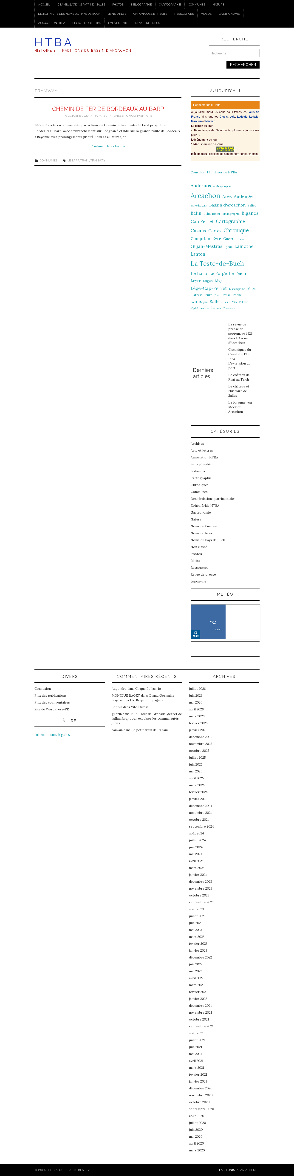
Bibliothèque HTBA (86, 23)
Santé (227, 302)
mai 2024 (195, 854)
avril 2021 (196, 1061)
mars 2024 (197, 868)
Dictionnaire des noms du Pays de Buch (69, 13)
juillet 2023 (197, 916)
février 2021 (198, 1074)
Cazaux (198, 230)
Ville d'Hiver (240, 302)
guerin (117, 714)
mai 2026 (195, 702)
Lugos (208, 281)
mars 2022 (196, 985)
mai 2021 (195, 1054)
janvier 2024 (198, 875)
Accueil (44, 4)
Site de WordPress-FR (51, 709)
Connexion (42, 689)
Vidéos (206, 13)
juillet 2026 (197, 689)
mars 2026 (197, 716)
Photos (118, 4)
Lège (219, 281)
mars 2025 (197, 785)
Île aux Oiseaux (223, 308)
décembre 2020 (200, 1088)
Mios (251, 288)
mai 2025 (195, 771)
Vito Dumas (140, 707)
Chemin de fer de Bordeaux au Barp (108, 108)
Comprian (200, 238)
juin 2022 (195, 964)
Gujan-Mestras (206, 246)
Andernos (201, 185)
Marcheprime (237, 289)
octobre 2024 (199, 819)
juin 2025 (196, 764)
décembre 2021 (200, 1006)
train (84, 160)
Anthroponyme (222, 186)
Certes (214, 230)
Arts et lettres (202, 450)
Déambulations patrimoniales (81, 4)
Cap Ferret (202, 221)
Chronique (236, 230)
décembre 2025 (200, 737)
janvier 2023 (198, 950)
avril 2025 (196, 778)
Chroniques (200, 485)
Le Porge (218, 273)
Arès (227, 196)
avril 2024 (196, 861)
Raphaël (100, 115)
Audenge (243, 196)
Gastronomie (229, 13)
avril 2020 (196, 1143)
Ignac (228, 247)
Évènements (118, 23)
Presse (226, 295)
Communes (196, 4)
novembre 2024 (200, 813)
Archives (197, 443)
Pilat (217, 295)
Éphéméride (200, 308)
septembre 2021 (201, 1026)
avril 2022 (196, 978)
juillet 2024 (197, 840)
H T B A (52, 42)
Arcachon (205, 195)
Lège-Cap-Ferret (209, 288)
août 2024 (196, 833)
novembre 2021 (200, 1012)
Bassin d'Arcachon (227, 205)
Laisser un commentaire (133, 115)
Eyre (216, 238)
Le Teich (237, 273)
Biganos (250, 213)
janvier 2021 (198, 1081)
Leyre (196, 280)
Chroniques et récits (150, 13)
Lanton (198, 254)
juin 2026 (196, 695)
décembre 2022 (200, 957)
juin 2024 (196, 847)
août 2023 (196, 909)
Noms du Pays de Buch (208, 540)
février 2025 (198, 792)
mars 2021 (196, 1068)
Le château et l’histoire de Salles (238, 391)
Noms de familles (204, 526)
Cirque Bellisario (148, 689)
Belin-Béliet (212, 214)
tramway (97, 160)
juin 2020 (196, 1130)
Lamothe (244, 246)
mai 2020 (196, 1136)
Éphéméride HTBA (205, 505)
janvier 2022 (198, 999)
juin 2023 (195, 923)
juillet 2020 (197, 1123)
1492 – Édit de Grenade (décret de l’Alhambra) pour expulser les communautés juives (147, 718)
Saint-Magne (199, 302)
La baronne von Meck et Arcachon (240, 407)
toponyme (198, 581)
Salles (216, 301)
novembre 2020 (201, 1095)
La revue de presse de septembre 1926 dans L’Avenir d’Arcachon (240, 333)
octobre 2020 (199, 1102)
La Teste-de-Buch (217, 263)
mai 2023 (195, 930)
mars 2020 (197, 1150)
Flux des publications (50, 695)
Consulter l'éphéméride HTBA (214, 172)
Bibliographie (141, 4)
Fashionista (229, 1170)
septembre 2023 (201, 902)
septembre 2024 (201, 826)
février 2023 (198, 943)
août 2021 (196, 1033)
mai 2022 (195, 971)
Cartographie (170, 4)
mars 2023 (196, 937)
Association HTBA (51, 23)
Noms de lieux (201, 533)
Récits (195, 561)
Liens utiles (116, 13)
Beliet (252, 205)
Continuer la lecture (108, 146)
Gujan (240, 239)
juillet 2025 (197, 757)
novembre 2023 (200, 888)
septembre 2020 (201, 1109)
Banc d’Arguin (199, 205)
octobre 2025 (199, 751)
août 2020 (196, 1116)
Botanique (198, 471)
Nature (218, 4)
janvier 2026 (198, 730)
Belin (196, 213)
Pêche (237, 295)
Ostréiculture (201, 295)
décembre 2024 (200, 806)
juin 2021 (195, 1047)
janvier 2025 (198, 799)
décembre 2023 (200, 881)
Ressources (184, 13)
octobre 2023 (199, 895)
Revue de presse (148, 23)
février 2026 (198, 723)
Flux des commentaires (52, 702)
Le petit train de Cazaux (149, 730)
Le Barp (73, 160)
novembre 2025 (200, 744)
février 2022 (198, 992)
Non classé (199, 547)
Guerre (229, 239)
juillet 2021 (197, 1040)
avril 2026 (196, 709)
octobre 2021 (199, 1019)
